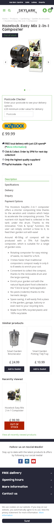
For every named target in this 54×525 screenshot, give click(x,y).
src (9, 10)
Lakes (34, 2)
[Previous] (5, 62)
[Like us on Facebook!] (20, 461)
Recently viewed (12, 379)
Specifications (12, 184)
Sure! (27, 520)
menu (4, 10)
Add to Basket (14, 369)
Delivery (9, 190)
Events (42, 2)
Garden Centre (16, 2)
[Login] (45, 10)
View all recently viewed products (19, 434)
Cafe (27, 2)
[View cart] (50, 10)
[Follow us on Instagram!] (27, 461)
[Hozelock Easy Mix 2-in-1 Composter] (27, 62)
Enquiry (9, 195)
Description (11, 179)
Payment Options (14, 201)
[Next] (48, 62)
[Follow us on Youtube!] (33, 461)
